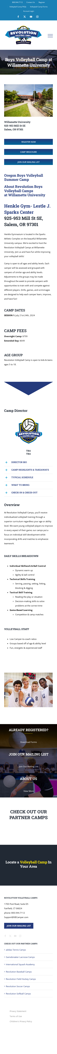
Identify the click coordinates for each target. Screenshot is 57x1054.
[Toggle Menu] (50, 35)
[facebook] (5, 954)
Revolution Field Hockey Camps (21, 997)
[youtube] (15, 954)
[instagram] (20, 954)
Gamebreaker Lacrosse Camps (20, 975)
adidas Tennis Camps (16, 967)
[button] (28, 462)
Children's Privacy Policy (21, 1039)
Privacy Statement (18, 1029)
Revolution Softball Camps (18, 1011)
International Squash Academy (20, 982)
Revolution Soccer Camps (18, 1004)
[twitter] (10, 954)
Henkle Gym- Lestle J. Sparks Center (27, 209)
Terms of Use (16, 1034)
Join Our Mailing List (19, 943)
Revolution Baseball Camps (19, 989)
